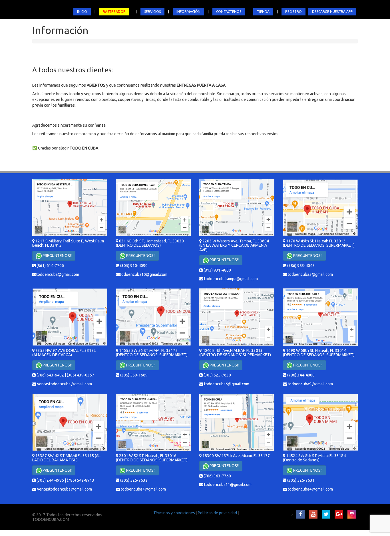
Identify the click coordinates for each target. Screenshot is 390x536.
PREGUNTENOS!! (57, 255)
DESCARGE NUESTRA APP (332, 11)
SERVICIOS (152, 11)
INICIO (82, 11)
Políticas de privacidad (218, 513)
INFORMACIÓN (188, 11)
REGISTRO (293, 11)
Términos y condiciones (174, 513)
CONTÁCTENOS (228, 11)
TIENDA (263, 11)
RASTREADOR (114, 11)
